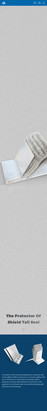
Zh (35, 2)
